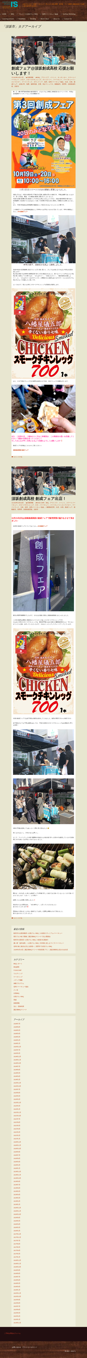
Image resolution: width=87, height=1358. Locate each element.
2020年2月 (17, 1165)
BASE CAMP (40, 503)
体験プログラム (19, 983)
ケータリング (18, 977)
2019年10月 (17, 1178)
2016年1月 (17, 1290)
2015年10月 (17, 1296)
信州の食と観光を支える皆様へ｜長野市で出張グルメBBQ (33, 946)
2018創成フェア (22, 211)
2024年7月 (17, 1066)
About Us (56, 19)
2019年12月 (17, 1171)
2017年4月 (17, 1250)
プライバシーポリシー (29, 1347)
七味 (21, 507)
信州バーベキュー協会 (50, 14)
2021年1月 (17, 1139)
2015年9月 (17, 1300)
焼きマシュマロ (48, 84)
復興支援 (34, 84)
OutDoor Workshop (69, 14)
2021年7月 (17, 1119)
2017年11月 (17, 1237)
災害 (39, 84)
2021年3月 (17, 1132)
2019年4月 (17, 1194)
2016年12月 (17, 1260)
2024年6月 (17, 1070)
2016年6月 (17, 1280)
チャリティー (47, 80)
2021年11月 (17, 1112)
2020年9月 (17, 1152)
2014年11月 (17, 1323)
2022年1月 (17, 1109)
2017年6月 (17, 1244)
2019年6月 (17, 1188)
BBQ (12, 14)
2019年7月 (17, 1185)
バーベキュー (57, 80)
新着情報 (30, 77)
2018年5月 (17, 1221)
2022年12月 (17, 1102)
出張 (70, 82)
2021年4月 (17, 1129)
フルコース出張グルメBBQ (28, 14)
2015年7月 (17, 1306)
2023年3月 (17, 1099)
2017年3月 (17, 1254)
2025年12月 (17, 1047)
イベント (53, 77)
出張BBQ (16, 993)
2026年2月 (17, 1040)
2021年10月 (17, 1116)
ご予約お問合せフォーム (12, 1333)
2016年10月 (17, 1267)
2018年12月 (17, 1208)
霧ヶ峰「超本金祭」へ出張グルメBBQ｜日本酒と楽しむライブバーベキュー (39, 943)
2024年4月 (17, 1076)
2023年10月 (17, 1086)
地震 (27, 84)
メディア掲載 (18, 980)
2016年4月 (17, 1287)
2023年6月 (17, 1093)
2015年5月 (17, 1313)
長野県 (64, 84)
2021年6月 (17, 1122)
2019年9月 (17, 1181)
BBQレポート (18, 964)
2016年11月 (17, 1263)
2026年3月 (17, 1037)
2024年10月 (17, 1063)
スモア (22, 80)
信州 (45, 82)
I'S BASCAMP (18, 970)
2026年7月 (17, 1024)
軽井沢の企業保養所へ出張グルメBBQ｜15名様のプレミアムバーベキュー (38, 933)
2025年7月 (17, 1050)
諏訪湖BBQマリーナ (20, 1010)
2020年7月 (17, 1155)
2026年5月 (17, 1030)
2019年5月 (17, 1191)
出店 (66, 82)
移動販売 (57, 84)
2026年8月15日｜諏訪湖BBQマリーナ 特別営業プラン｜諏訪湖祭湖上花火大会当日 (41, 950)
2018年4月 (17, 1224)
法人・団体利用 (19, 1006)
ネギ (36, 505)
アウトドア (45, 77)
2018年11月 (17, 1211)
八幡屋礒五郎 (50, 507)
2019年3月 (17, 1198)
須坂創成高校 (27, 509)
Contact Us (68, 19)
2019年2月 (17, 1201)
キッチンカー (62, 77)
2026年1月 (17, 1043)
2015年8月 (17, 1303)
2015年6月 (17, 1310)
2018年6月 (17, 1217)
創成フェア (68, 507)
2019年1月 (17, 1204)
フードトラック (27, 82)
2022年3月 (17, 1106)
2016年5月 (17, 1283)
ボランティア (38, 82)
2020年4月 (17, 1162)
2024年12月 (17, 1056)
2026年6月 (17, 1027)
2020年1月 (17, 1168)
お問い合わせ (16, 1347)
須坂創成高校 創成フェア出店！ (38, 498)
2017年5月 (17, 1247)
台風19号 (22, 84)
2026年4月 (17, 1033)
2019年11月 (17, 1175)
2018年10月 (17, 1214)
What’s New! (45, 19)
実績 (15, 1000)
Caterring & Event (8, 19)
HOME (4, 14)
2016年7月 (17, 1277)
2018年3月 (17, 1227)
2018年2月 (17, 1231)
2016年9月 (17, 1270)
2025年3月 (17, 1053)
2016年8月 (17, 1273)
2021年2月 (17, 1135)
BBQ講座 (16, 967)
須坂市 (16, 86)
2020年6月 (17, 1158)
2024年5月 (17, 1073)
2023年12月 (17, 1083)
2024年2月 (17, 1079)
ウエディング (18, 973)
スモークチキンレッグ (33, 80)
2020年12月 (17, 1142)
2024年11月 (17, 1060)
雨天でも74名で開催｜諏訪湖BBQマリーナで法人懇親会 (32, 936)
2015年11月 (17, 1293)
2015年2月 (17, 1316)
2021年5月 (17, 1125)
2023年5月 (17, 1096)
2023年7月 (17, 1089)
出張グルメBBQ (19, 996)
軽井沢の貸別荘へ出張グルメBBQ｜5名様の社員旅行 (31, 940)
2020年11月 (17, 1145)
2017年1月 (17, 1257)
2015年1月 (17, 1319)
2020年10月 (17, 1148)
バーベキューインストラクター (60, 505)
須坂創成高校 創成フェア (21, 450)
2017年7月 (17, 1240)
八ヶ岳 (16, 990)
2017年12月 (17, 1234)
